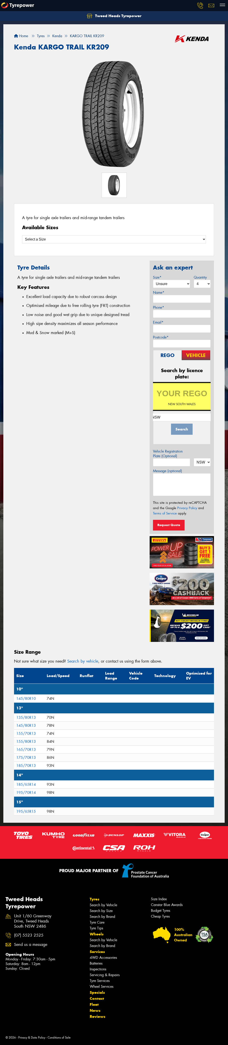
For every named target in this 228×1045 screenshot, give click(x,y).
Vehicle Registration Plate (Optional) (168, 453)
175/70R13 (26, 757)
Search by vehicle (82, 661)
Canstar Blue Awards (167, 904)
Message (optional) (167, 471)
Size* (157, 277)
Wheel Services (101, 986)
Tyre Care (97, 922)
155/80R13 (26, 741)
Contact (97, 998)
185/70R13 (26, 765)
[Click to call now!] (200, 5)
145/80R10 (26, 698)
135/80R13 (26, 717)
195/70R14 (26, 792)
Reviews (97, 1016)
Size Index (159, 899)
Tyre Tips (96, 928)
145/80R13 (26, 725)
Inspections (98, 969)
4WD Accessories (103, 957)
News (95, 1010)
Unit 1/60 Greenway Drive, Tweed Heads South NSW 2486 (32, 921)
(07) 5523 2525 (28, 935)
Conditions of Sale (59, 1037)
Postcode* (161, 337)
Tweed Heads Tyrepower (117, 15)
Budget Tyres (160, 910)
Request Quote (168, 525)
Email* (158, 322)
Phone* (158, 307)
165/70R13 (26, 749)
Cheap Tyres (160, 916)
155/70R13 (26, 733)
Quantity (200, 277)
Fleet (94, 1004)
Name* (158, 292)
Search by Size (101, 910)
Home (23, 36)
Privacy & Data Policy (31, 1037)
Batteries (96, 963)
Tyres (94, 899)
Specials (97, 992)
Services (97, 951)
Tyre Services (100, 980)
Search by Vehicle (103, 905)
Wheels (97, 934)
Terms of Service (165, 513)
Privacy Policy (187, 508)
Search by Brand (102, 916)
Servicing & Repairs (105, 975)
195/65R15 (26, 811)
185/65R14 (26, 784)
